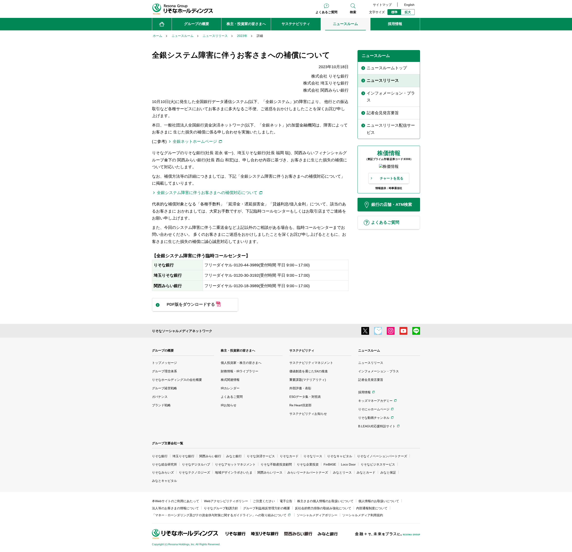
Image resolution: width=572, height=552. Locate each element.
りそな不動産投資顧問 (276, 464)
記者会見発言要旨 (370, 379)
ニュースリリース (370, 362)
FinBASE (330, 464)
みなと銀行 (234, 456)
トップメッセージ (164, 362)
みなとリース (342, 472)
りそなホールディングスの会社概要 (177, 379)
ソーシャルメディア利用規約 (362, 515)
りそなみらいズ (163, 472)
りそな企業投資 (308, 464)
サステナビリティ (301, 350)
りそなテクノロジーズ (194, 472)
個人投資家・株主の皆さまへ (241, 362)
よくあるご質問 (326, 12)
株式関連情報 (230, 379)
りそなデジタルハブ (196, 464)
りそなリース (312, 456)
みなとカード (366, 472)
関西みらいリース (269, 472)
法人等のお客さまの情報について (175, 508)
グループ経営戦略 (164, 388)
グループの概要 (163, 350)
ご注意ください (264, 501)
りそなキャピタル (339, 456)
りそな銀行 (160, 456)
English (409, 4)
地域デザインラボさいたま (233, 472)
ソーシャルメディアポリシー (317, 515)
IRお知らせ (228, 405)
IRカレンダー (230, 388)
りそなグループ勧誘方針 (221, 508)
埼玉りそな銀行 (183, 456)
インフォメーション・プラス (378, 371)
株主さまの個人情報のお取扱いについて (325, 501)
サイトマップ (382, 4)
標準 (394, 12)
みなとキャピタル (164, 480)
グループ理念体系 (164, 371)
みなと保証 (388, 472)
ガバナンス (160, 396)
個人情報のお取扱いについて (378, 501)
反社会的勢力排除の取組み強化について (323, 508)
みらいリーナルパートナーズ (307, 472)
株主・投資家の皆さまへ (238, 350)
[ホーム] (162, 24)
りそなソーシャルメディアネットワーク (182, 331)
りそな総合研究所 (164, 464)
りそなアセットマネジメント (235, 464)
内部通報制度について (371, 508)
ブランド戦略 (161, 405)
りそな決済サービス (261, 456)
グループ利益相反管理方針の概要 (266, 508)
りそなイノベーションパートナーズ (382, 456)
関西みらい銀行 (210, 456)
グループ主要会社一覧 (167, 443)
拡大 (408, 12)
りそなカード (289, 456)
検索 (353, 12)
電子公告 (286, 501)
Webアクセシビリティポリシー (226, 501)
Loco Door (348, 464)
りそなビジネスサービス (378, 464)
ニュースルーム (369, 350)
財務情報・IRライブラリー (239, 371)
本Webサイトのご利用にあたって (175, 501)
